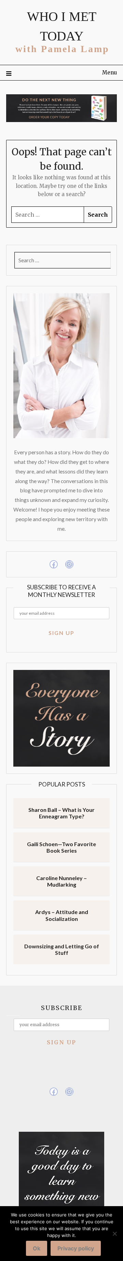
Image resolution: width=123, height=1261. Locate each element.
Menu (109, 72)
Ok (36, 1248)
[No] (114, 1233)
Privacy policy (75, 1248)
